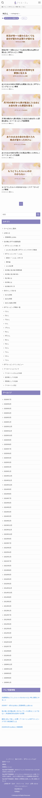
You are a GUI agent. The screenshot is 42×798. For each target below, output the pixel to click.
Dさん (7, 315)
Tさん (7, 352)
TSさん (7, 319)
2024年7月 (7, 498)
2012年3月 (7, 633)
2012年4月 (7, 628)
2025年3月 (7, 462)
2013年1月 (7, 610)
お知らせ (7, 233)
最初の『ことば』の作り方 (14, 258)
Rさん (7, 332)
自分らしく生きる (10, 290)
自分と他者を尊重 (10, 303)
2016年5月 (7, 579)
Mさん (7, 340)
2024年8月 (7, 494)
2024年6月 (7, 503)
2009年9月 (7, 673)
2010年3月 (7, 660)
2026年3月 (7, 417)
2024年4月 (7, 512)
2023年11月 (8, 530)
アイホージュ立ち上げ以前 (13, 373)
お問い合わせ (34, 783)
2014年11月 (8, 588)
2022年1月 (7, 557)
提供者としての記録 (11, 377)
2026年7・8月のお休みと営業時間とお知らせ (17, 705)
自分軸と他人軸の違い (12, 274)
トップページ (10, 759)
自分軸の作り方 (10, 286)
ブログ (27, 783)
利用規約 (17, 791)
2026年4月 (7, 413)
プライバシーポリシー (21, 786)
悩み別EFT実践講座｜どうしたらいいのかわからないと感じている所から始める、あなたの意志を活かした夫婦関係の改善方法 (21, 775)
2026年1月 (7, 422)
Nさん (7, 344)
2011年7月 (7, 646)
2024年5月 (7, 507)
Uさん (7, 356)
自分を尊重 (8, 299)
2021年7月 (7, 561)
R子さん (7, 336)
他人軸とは (8, 278)
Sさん (7, 348)
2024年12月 (8, 476)
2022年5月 (7, 548)
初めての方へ (19, 759)
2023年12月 (8, 525)
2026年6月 (7, 404)
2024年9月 (7, 489)
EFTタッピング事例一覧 (11, 18)
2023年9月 (7, 539)
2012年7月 (7, 615)
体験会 (4, 764)
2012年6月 (7, 619)
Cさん (7, 311)
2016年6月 (7, 574)
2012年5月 (7, 624)
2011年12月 (8, 637)
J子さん (7, 328)
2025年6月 (7, 453)
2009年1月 (7, 682)
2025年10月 (8, 435)
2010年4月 (7, 655)
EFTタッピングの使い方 (12, 246)
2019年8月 (7, 570)
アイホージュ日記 (10, 385)
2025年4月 (7, 458)
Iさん (6, 323)
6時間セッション (7, 767)
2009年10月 (8, 669)
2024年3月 (7, 516)
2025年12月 (8, 426)
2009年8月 (7, 678)
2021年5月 (7, 566)
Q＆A (13, 783)
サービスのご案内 (10, 228)
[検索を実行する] (38, 214)
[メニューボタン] (39, 2)
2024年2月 (7, 521)
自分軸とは (8, 282)
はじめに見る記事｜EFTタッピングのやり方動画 (21, 250)
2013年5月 (7, 601)
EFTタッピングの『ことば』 (14, 254)
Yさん (7, 360)
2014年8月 (7, 597)
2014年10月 (8, 592)
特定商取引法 (18, 789)
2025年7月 (7, 449)
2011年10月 (8, 642)
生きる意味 (8, 295)
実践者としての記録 (11, 381)
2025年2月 (7, 467)
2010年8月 (7, 651)
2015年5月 (7, 584)
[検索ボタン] (2, 2)
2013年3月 (7, 606)
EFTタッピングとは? (30, 759)
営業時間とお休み (10, 237)
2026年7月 (7, 399)
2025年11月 (8, 431)
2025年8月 (7, 444)
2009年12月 (8, 664)
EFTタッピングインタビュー (13, 364)
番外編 (8, 262)
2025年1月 (7, 471)
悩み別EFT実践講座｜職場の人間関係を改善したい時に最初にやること (21, 780)
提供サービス (6, 761)
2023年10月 (8, 534)
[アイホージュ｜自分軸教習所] (21, 2)
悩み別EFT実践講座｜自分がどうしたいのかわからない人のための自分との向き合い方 (21, 770)
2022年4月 (7, 552)
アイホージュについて (11, 369)
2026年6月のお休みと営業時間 (12, 727)
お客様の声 (7, 783)
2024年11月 (8, 480)
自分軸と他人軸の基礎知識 (13, 270)
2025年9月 (7, 440)
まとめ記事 (9, 266)
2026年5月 (7, 408)
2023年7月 (7, 543)
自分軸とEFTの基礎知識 (12, 241)
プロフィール (20, 783)
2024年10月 (8, 485)
